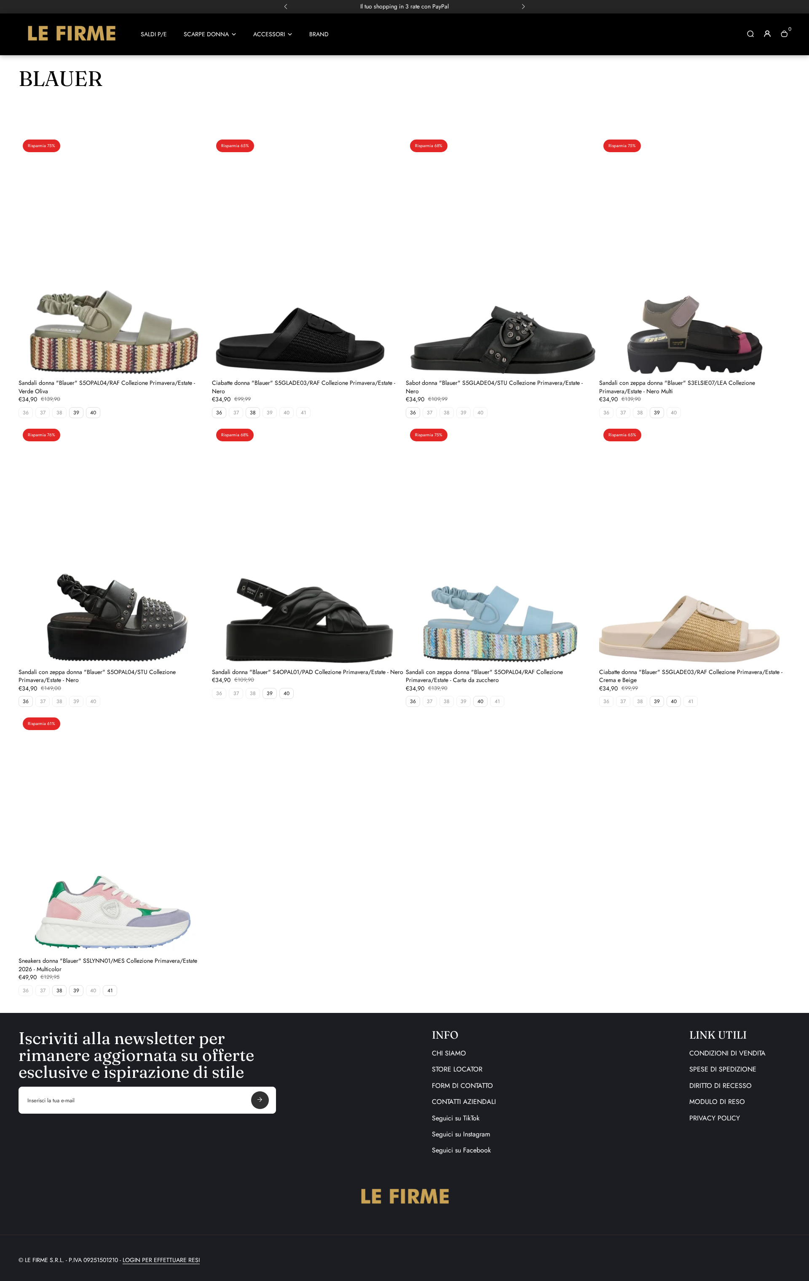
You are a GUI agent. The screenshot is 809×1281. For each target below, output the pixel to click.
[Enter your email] (260, 1100)
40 (93, 412)
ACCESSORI (269, 34)
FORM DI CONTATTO (462, 1085)
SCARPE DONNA (206, 34)
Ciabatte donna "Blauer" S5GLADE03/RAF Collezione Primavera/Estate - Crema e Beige (690, 676)
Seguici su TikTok (456, 1118)
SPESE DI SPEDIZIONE (722, 1069)
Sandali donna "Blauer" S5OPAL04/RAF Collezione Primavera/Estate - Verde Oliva (107, 387)
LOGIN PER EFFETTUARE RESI (161, 1260)
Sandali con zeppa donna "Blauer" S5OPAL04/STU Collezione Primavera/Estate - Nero (97, 676)
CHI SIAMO (449, 1053)
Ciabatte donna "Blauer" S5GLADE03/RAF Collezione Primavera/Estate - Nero (303, 387)
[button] (285, 6)
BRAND (319, 34)
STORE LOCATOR (457, 1069)
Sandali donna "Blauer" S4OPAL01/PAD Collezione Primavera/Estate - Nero (307, 672)
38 (253, 412)
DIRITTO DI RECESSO (720, 1085)
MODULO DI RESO (717, 1101)
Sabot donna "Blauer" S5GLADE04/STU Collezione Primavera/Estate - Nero (494, 387)
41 (110, 990)
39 (76, 412)
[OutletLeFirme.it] (71, 44)
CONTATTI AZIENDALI (464, 1101)
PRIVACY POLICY (714, 1118)
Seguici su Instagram (461, 1134)
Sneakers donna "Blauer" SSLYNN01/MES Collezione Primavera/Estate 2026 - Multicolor (108, 964)
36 (219, 412)
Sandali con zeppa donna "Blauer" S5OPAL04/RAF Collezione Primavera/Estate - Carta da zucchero (484, 676)
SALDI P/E (154, 34)
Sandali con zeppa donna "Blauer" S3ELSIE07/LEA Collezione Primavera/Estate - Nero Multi (677, 387)
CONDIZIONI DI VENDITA (727, 1053)
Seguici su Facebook (461, 1150)
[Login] (767, 33)
